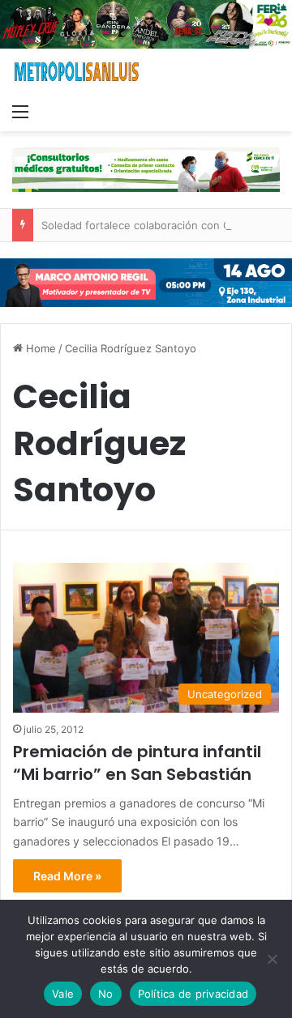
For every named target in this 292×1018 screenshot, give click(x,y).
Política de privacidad (193, 993)
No (106, 993)
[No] (272, 959)
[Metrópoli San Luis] (77, 71)
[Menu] (20, 111)
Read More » (67, 876)
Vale (63, 993)
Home (39, 348)
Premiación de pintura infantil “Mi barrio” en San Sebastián (137, 763)
